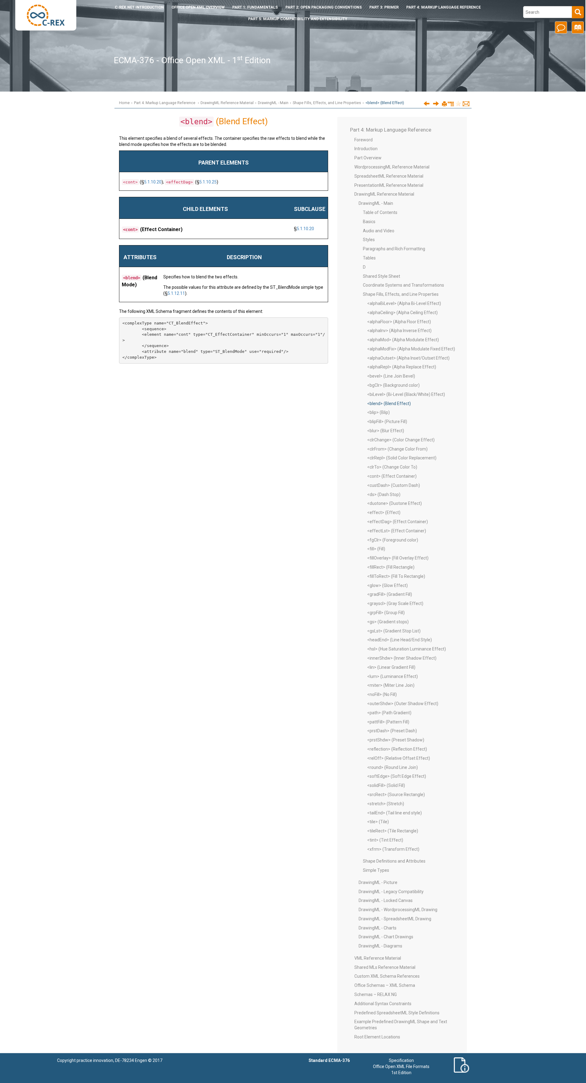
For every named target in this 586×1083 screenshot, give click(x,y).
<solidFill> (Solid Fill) (386, 785)
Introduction (139, 7)
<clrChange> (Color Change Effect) (401, 439)
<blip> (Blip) (378, 412)
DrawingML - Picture (378, 882)
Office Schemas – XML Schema (384, 985)
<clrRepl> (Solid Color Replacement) (401, 457)
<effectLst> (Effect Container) (396, 530)
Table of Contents (380, 212)
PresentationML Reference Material (388, 185)
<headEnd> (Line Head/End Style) (399, 639)
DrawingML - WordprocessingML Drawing (398, 909)
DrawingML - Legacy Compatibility (391, 891)
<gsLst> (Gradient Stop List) (394, 630)
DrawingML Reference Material (227, 102)
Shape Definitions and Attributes (394, 861)
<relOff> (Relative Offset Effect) (398, 758)
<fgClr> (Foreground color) (392, 540)
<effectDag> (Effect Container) (397, 521)
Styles (369, 239)
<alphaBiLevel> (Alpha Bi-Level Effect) (404, 303)
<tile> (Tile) (378, 821)
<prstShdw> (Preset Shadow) (395, 739)
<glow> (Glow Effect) (387, 585)
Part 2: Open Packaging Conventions (323, 7)
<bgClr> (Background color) (393, 385)
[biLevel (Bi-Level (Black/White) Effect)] (426, 103)
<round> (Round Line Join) (392, 767)
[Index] (577, 29)
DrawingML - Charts (377, 927)
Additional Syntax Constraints (382, 1003)
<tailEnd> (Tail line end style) (394, 812)
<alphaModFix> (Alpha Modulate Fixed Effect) (411, 348)
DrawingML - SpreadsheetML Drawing (395, 918)
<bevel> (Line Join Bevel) (391, 376)
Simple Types (376, 870)
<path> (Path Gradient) (389, 712)
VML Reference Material (377, 958)
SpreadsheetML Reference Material (388, 176)
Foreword (363, 139)
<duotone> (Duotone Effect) (394, 503)
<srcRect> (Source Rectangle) (396, 794)
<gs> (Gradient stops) (388, 621)
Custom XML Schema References (387, 976)
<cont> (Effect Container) (392, 476)
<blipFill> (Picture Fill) (387, 421)
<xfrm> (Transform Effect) (393, 849)
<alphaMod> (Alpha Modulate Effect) (403, 339)
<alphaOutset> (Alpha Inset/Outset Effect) (408, 358)
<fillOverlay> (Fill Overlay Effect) (398, 558)
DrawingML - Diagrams (380, 946)
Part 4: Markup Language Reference (443, 7)
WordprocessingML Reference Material (391, 167)
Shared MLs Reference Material (384, 967)
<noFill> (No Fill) (382, 694)
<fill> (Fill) (376, 548)
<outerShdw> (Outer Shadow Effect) (402, 703)
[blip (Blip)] (436, 103)
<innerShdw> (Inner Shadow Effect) (401, 658)
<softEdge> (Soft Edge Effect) (396, 776)
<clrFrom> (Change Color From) (397, 449)
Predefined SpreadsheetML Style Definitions (397, 1012)
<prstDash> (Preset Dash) (392, 730)
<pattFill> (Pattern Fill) (388, 721)
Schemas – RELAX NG (375, 994)
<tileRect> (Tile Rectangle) (392, 830)
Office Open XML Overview (198, 7)
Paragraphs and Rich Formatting (394, 248)
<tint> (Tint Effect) (385, 840)
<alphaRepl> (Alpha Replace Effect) (401, 366)
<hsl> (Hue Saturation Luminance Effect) (406, 649)
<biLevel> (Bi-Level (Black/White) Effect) (406, 394)
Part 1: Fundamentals (255, 7)
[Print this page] (444, 104)
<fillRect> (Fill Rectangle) (390, 567)
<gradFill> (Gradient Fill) (389, 594)
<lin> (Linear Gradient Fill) (391, 667)
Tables (369, 257)
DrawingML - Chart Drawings (386, 936)
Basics (369, 221)
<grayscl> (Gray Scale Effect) (395, 603)
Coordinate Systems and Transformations (403, 285)
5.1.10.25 (208, 181)
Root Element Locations (377, 1036)
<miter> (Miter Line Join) (390, 685)
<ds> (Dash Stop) (383, 494)
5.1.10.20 (152, 181)
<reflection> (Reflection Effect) (397, 749)
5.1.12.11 (176, 293)
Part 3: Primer (384, 7)
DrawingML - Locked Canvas (386, 900)
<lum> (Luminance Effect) (392, 676)
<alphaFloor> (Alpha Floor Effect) (399, 321)
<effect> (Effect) (383, 512)
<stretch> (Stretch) (385, 803)
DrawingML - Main (273, 102)
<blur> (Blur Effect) (385, 430)
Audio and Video (378, 230)
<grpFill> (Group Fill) (386, 612)
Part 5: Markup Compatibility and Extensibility (297, 18)
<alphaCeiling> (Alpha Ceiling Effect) (402, 312)
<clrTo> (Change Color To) (392, 467)
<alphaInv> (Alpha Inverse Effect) (399, 330)
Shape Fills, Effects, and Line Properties (327, 102)
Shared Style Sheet (381, 276)
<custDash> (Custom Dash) (393, 485)
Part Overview (368, 157)
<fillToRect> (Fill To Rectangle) (396, 576)
